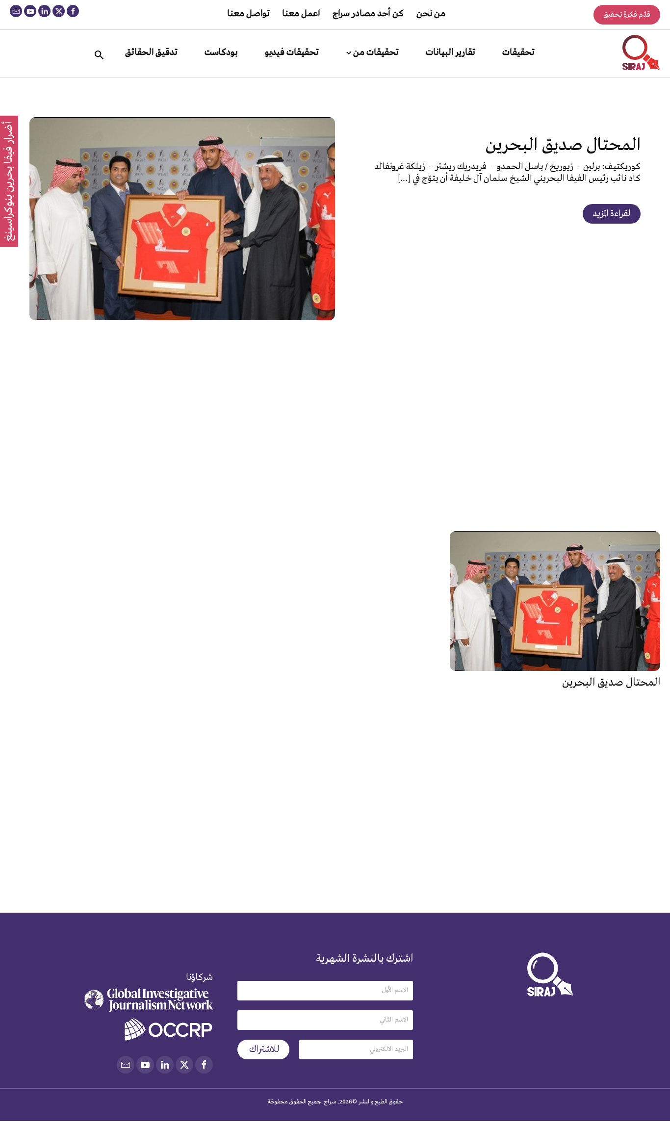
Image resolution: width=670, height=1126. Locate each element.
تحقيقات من (375, 52)
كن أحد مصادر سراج (368, 14)
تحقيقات (518, 52)
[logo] (641, 52)
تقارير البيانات (450, 52)
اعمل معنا (301, 14)
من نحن (430, 14)
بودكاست (221, 52)
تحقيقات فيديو (291, 52)
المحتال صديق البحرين (563, 145)
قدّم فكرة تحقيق (626, 15)
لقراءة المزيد (612, 214)
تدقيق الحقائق (151, 52)
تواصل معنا (248, 14)
